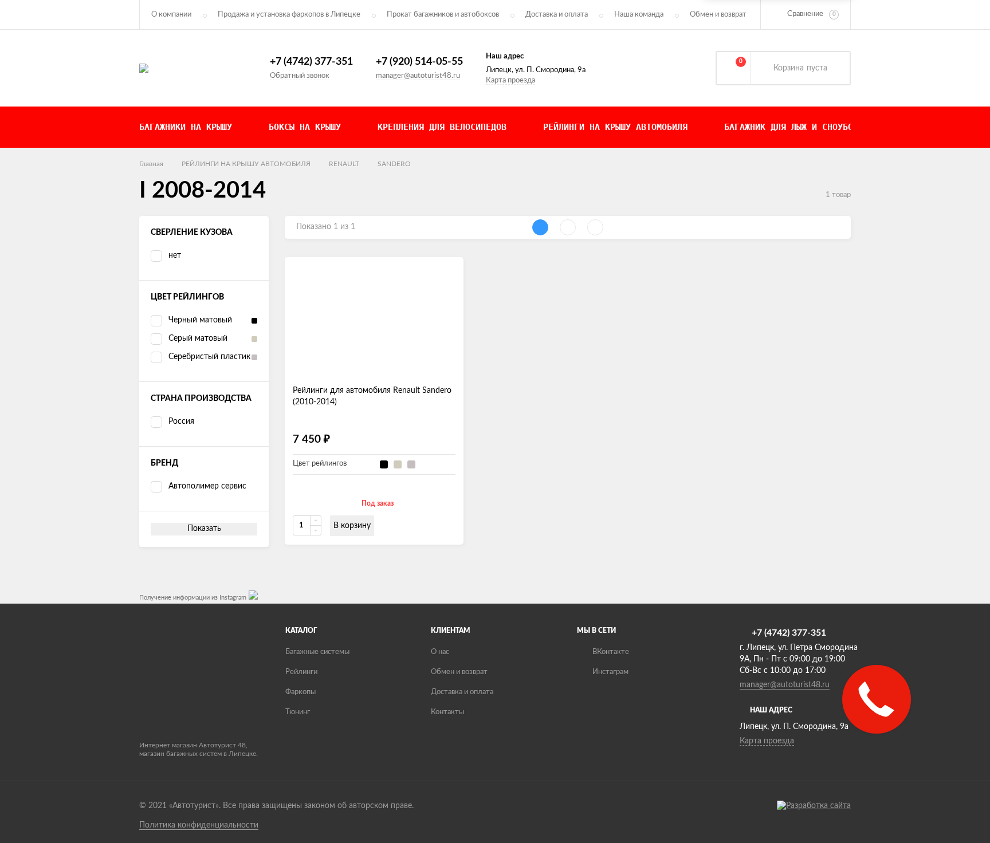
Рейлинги (301, 672)
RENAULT (344, 163)
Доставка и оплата (556, 14)
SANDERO (394, 163)
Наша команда (638, 14)
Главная (151, 163)
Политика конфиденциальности (198, 825)
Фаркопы (300, 692)
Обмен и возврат (718, 14)
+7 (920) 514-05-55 (419, 62)
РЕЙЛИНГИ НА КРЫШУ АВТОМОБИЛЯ (246, 163)
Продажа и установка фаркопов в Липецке (289, 14)
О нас (440, 652)
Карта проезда (510, 80)
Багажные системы (317, 652)
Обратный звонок (299, 76)
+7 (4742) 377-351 (311, 62)
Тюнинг (297, 712)
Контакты (447, 712)
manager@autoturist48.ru (418, 76)
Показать (204, 529)
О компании (171, 14)
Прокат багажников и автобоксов (443, 14)
